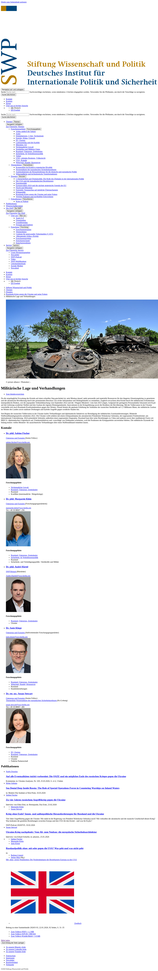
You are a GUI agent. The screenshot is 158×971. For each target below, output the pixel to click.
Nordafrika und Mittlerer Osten (28, 149)
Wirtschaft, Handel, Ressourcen (28, 163)
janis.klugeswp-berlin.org (17, 637)
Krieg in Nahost (22, 201)
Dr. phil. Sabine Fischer (18, 433)
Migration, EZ (21, 145)
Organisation (21, 220)
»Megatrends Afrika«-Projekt (27, 236)
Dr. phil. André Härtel (17, 566)
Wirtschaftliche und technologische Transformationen (36, 174)
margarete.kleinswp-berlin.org (18, 508)
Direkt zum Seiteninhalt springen (14, 2)
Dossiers (14, 176)
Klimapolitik (21, 192)
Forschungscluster (23, 241)
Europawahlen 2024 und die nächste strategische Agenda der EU (41, 185)
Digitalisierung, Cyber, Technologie (30, 136)
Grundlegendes (22, 222)
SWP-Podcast (16, 257)
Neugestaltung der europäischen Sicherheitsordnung (36, 170)
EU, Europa (20, 140)
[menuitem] (81, 956)
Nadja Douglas (12, 772)
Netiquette (10, 965)
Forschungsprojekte (23, 238)
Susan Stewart (16, 809)
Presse (8, 103)
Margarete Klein (17, 807)
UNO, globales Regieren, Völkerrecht (30, 158)
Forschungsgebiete (18, 129)
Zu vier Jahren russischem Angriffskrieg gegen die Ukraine (35, 800)
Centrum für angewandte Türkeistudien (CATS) (34, 234)
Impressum (10, 958)
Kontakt (9, 99)
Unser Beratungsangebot (20, 252)
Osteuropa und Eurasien (15, 438)
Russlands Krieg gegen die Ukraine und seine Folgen (36, 194)
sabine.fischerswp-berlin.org (18, 442)
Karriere (9, 101)
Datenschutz (11, 956)
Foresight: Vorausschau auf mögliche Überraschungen (37, 190)
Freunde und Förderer (24, 225)
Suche (3, 92)
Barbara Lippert (17, 855)
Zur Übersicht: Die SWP (15, 213)
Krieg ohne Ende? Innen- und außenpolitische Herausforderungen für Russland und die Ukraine (55, 814)
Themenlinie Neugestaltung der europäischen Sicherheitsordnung (31, 700)
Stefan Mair (15, 857)
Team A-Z (20, 218)
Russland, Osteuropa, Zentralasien (29, 151)
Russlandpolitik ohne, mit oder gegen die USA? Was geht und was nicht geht (44, 848)
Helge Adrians (11, 783)
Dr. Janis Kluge (14, 628)
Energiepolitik (21, 183)
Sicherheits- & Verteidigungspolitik (29, 154)
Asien (18, 134)
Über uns (14, 216)
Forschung (15, 227)
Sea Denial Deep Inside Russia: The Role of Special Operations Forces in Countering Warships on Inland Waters (62, 788)
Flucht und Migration (24, 188)
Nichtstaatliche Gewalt (24, 147)
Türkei (18, 156)
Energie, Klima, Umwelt (25, 138)
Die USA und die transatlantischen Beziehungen (34, 181)
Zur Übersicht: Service (15, 250)
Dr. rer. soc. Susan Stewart (19, 693)
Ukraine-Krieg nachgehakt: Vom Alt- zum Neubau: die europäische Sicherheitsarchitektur (51, 832)
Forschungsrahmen (23, 243)
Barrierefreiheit (12, 962)
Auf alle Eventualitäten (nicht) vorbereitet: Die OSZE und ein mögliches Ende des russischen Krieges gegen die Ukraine (66, 776)
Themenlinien (16, 165)
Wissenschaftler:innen (14, 206)
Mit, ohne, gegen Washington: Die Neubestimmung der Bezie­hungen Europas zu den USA (41, 860)
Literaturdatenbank (18, 264)
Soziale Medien (17, 266)
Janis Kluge (15, 843)
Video (13, 259)
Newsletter (15, 255)
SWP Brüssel (11, 572)
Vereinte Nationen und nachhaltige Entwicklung (34, 197)
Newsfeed (15, 268)
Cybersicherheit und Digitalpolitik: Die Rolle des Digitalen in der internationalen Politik (50, 179)
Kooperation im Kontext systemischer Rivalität (34, 167)
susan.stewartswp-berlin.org (18, 705)
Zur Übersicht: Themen (15, 127)
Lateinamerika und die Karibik (28, 143)
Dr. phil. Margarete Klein (18, 499)
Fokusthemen (16, 199)
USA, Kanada (21, 160)
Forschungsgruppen (23, 229)
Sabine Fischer (11, 795)
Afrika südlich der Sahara (26, 131)
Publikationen (11, 204)
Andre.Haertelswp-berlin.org (18, 576)
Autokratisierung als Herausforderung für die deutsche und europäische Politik (46, 172)
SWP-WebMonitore (18, 261)
